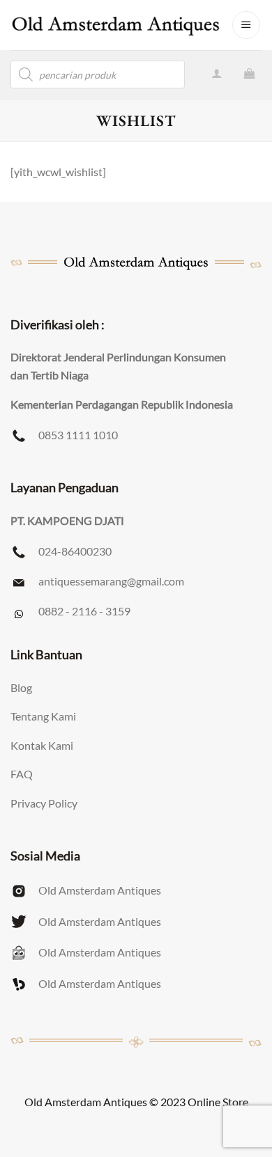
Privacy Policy (43, 803)
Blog (21, 687)
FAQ (21, 773)
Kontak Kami (41, 745)
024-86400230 (75, 551)
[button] (246, 25)
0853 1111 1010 (78, 434)
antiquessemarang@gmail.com (111, 581)
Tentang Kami (43, 716)
